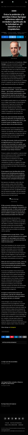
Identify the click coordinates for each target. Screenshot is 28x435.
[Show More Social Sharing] (25, 37)
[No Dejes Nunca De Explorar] (14, 395)
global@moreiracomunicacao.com (18, 430)
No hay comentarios (13, 33)
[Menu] (2, 2)
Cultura (14, 10)
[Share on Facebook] (5, 37)
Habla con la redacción (11, 424)
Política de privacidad (16, 422)
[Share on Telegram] (20, 37)
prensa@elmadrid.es (5, 430)
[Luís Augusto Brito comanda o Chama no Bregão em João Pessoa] (14, 373)
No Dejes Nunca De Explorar (8, 404)
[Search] (26, 2)
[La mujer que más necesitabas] (14, 353)
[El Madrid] (14, 2)
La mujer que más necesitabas (9, 361)
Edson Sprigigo (5, 331)
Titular (7, 422)
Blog (5, 6)
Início (2, 6)
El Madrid (4, 32)
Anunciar (20, 424)
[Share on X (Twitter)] (12, 37)
